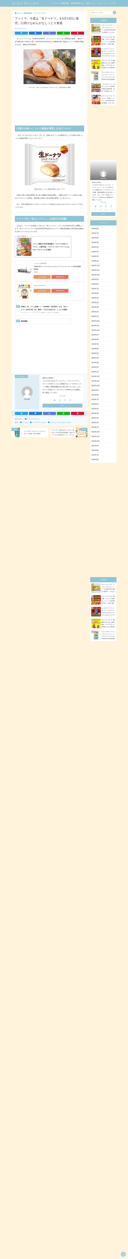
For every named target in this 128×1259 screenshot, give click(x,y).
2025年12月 (95, 265)
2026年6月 (95, 238)
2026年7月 (95, 233)
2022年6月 (95, 459)
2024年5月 (95, 353)
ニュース (55, 3)
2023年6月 (95, 404)
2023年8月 (95, 395)
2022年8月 (95, 450)
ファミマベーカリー (39, 422)
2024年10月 (95, 330)
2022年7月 (95, 455)
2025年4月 (95, 302)
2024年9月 (95, 335)
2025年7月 (95, 289)
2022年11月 (95, 436)
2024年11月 (95, 325)
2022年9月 (95, 446)
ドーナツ (25, 422)
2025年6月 (95, 293)
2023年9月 (95, 390)
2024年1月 (95, 372)
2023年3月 (95, 418)
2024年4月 (95, 358)
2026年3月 (95, 252)
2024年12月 (95, 321)
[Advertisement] (49, 105)
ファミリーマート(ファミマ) (60, 422)
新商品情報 (65, 3)
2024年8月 (95, 339)
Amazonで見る (42, 277)
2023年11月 (95, 381)
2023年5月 (95, 409)
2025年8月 (95, 284)
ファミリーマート (40, 13)
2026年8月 (95, 229)
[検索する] (114, 12)
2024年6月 (95, 349)
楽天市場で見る (60, 277)
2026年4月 (95, 247)
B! (49, 33)
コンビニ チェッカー (25, 3)
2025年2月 (95, 312)
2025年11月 (95, 270)
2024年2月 (95, 367)
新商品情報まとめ (77, 3)
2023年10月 (95, 386)
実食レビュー (91, 3)
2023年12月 (95, 376)
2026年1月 (95, 261)
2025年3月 (95, 307)
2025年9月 (95, 279)
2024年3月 (95, 362)
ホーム (19, 13)
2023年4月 (95, 413)
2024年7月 (95, 344)
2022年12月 (95, 432)
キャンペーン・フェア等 (106, 3)
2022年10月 (95, 441)
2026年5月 (95, 242)
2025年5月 (95, 298)
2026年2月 (95, 256)
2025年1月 (95, 316)
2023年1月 (95, 427)
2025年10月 (95, 275)
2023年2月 (95, 422)
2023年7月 (95, 399)
